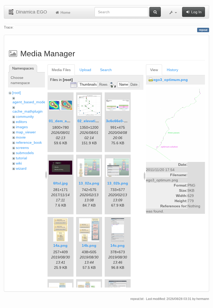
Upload (85, 70)
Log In (196, 12)
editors (21, 122)
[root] (16, 93)
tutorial (21, 158)
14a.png (60, 245)
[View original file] (175, 123)
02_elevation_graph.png (99, 121)
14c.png (117, 245)
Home (64, 12)
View (154, 70)
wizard (21, 168)
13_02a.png (89, 183)
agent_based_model (29, 102)
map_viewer (26, 132)
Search (106, 70)
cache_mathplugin (27, 111)
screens (22, 148)
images (22, 127)
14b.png (89, 245)
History (172, 70)
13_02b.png (117, 183)
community (25, 116)
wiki (19, 163)
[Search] (155, 12)
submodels (25, 153)
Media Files (61, 70)
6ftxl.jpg (60, 183)
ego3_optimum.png (170, 80)
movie (21, 137)
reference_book (29, 142)
